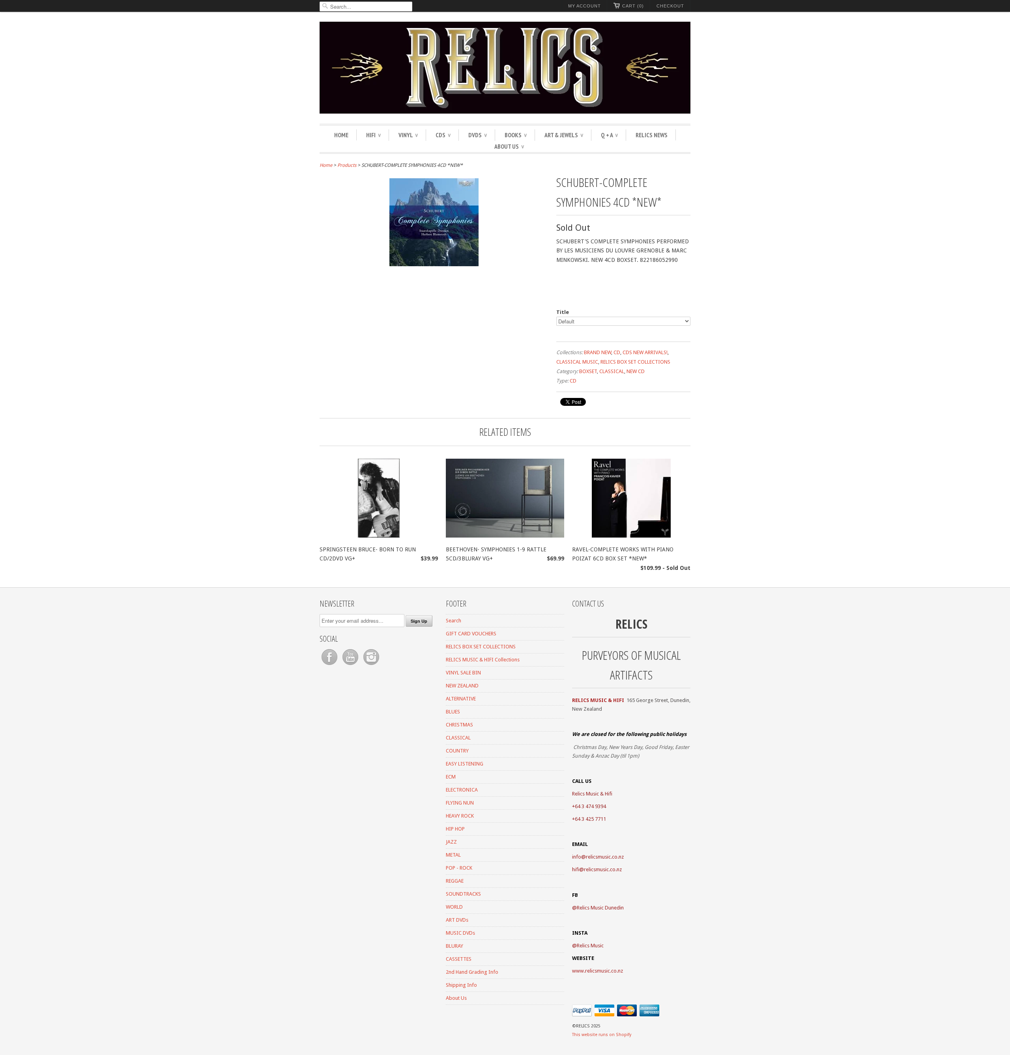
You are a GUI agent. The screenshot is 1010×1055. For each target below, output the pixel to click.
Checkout (670, 6)
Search (453, 621)
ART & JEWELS (563, 135)
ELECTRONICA (462, 790)
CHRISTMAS (459, 725)
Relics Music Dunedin (600, 908)
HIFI (373, 135)
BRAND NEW (597, 352)
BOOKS (516, 135)
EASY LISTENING (464, 764)
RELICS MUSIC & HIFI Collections (483, 660)
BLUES (453, 712)
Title (562, 312)
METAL (453, 855)
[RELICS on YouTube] (350, 665)
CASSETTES (458, 959)
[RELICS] (505, 69)
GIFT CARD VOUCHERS (471, 634)
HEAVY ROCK (460, 816)
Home (341, 135)
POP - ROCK (459, 868)
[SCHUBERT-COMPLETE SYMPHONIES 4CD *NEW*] (434, 264)
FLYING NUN (460, 803)
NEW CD (636, 371)
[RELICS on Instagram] (371, 665)
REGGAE (455, 881)
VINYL (408, 135)
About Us (509, 146)
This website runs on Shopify (601, 1034)
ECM (451, 777)
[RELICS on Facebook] (330, 665)
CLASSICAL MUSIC (577, 362)
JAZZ (451, 842)
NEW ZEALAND (462, 686)
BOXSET (588, 371)
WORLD (454, 907)
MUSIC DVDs (460, 933)
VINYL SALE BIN (463, 673)
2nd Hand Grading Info (472, 972)
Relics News (652, 135)
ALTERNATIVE (461, 699)
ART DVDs (457, 920)
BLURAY (454, 946)
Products (346, 165)
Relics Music (590, 946)
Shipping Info (461, 985)
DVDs (477, 135)
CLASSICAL (611, 371)
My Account (584, 6)
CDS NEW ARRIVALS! (645, 352)
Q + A (609, 135)
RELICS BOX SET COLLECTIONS (635, 362)
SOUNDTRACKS (463, 894)
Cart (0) (633, 6)
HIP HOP (455, 829)
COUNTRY (457, 751)
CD (616, 352)
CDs (443, 135)
